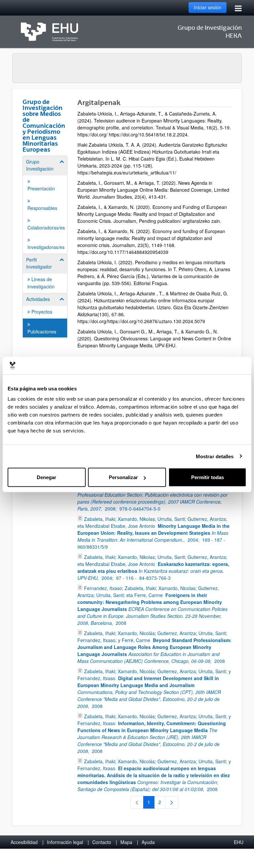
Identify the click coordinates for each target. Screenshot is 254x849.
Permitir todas (207, 477)
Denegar (46, 477)
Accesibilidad (24, 842)
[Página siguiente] (171, 802)
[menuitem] (44, 204)
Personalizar (123, 477)
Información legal (65, 842)
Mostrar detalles (215, 456)
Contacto (101, 842)
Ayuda (148, 842)
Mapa (126, 842)
